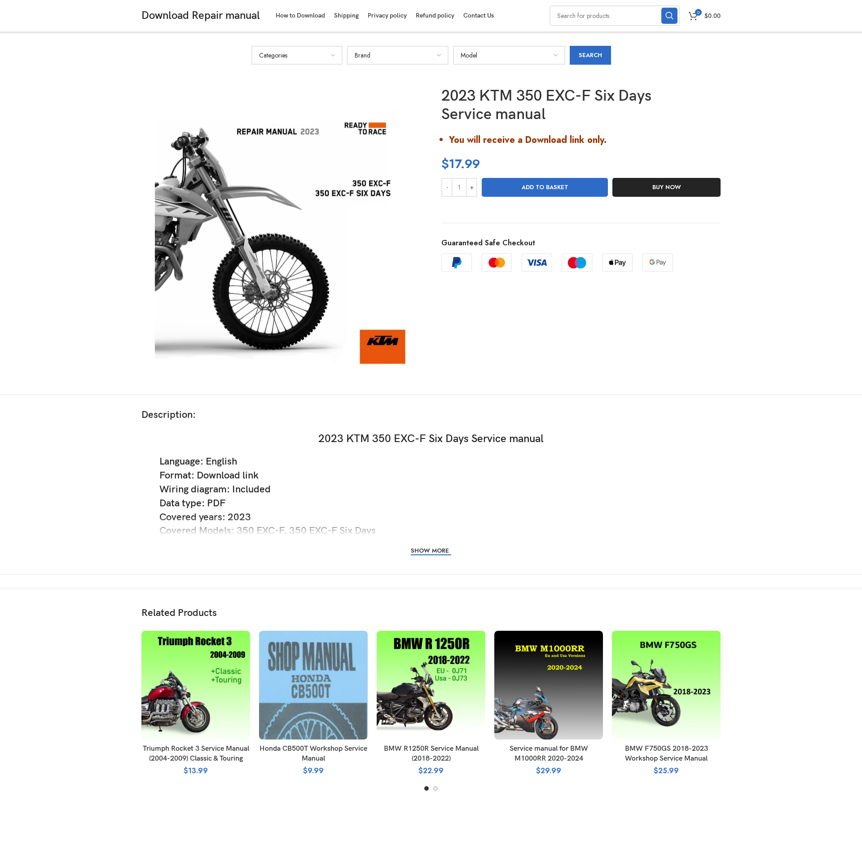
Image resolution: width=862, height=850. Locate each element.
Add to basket (545, 187)
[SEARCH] (669, 16)
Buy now (666, 187)
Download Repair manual (200, 15)
